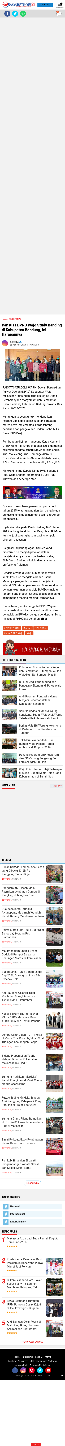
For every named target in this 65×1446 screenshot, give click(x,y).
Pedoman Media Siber (40, 1365)
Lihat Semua (33, 1183)
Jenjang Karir (21, 1365)
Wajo (29, 633)
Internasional (17, 1214)
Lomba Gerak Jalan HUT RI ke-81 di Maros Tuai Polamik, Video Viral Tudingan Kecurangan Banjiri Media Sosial (23, 1038)
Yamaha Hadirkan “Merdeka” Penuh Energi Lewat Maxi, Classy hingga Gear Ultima (22, 1080)
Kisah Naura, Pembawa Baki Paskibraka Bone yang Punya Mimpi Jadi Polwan (25, 1263)
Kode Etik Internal (43, 1357)
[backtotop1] (62, 1375)
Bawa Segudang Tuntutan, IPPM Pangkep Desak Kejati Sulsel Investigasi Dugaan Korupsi (24, 1304)
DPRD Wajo (41, 628)
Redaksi (17, 1357)
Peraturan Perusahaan (18, 1361)
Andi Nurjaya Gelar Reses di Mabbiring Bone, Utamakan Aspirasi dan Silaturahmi (19, 996)
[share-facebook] (7, 14)
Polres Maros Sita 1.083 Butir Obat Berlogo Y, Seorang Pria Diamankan (23, 933)
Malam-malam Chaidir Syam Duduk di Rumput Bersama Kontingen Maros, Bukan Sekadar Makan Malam (22, 954)
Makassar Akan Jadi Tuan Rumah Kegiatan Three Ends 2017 (33, 1240)
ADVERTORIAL (15, 319)
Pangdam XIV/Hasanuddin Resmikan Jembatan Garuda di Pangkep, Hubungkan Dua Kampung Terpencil (21, 891)
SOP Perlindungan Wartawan (44, 1361)
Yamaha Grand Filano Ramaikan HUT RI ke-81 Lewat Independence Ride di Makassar (22, 1122)
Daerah (27, 628)
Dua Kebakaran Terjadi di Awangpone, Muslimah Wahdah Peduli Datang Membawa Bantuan (23, 912)
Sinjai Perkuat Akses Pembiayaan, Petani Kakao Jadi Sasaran (22, 1141)
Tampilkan (55, 786)
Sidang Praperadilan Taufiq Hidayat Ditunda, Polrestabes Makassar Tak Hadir (19, 1059)
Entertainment (18, 1221)
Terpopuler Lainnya (33, 1342)
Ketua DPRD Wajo (13, 633)
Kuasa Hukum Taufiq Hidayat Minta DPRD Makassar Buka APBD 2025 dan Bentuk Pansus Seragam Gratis (21, 1017)
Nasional (15, 1206)
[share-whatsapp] (23, 14)
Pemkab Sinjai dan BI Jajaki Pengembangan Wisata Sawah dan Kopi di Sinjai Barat (21, 1164)
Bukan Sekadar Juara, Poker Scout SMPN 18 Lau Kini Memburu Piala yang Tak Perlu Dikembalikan (24, 1283)
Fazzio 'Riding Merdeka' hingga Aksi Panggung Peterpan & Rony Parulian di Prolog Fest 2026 (21, 1101)
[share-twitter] (15, 14)
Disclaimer (28, 1357)
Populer (45, 5)
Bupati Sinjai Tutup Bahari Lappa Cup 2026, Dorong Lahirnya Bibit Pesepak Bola (22, 975)
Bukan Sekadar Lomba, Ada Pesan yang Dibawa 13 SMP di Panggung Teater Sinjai (23, 870)
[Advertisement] (32, 166)
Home (4, 319)
